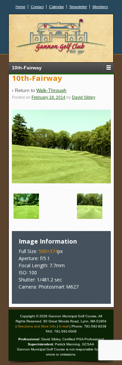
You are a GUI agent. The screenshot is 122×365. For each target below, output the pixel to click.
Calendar (56, 7)
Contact (37, 7)
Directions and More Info (37, 326)
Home (20, 7)
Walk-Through (51, 90)
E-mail (63, 326)
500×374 (48, 251)
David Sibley (83, 97)
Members (100, 7)
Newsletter (78, 7)
